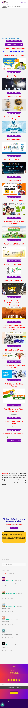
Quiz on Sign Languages (14, 55)
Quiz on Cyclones (14, 76)
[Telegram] (17, 680)
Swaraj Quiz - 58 (14, 96)
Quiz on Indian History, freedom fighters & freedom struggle (14, 327)
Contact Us (14, 670)
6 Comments (4, 38)
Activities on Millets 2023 (14, 244)
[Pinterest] (19, 680)
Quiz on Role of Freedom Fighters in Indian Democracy (14, 303)
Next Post (14, 550)
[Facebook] (9, 680)
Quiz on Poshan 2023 (14, 201)
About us (14, 669)
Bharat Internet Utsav (14, 350)
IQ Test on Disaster (14, 180)
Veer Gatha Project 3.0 (14, 280)
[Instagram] (14, 680)
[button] (14, 693)
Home (14, 666)
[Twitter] (11, 680)
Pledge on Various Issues (14, 264)
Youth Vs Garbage (14, 139)
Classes (14, 668)
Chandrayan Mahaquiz (14, 160)
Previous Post (14, 546)
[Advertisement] (14, 23)
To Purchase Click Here (14, 524)
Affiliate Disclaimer (14, 673)
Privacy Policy (14, 672)
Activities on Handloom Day (14, 434)
